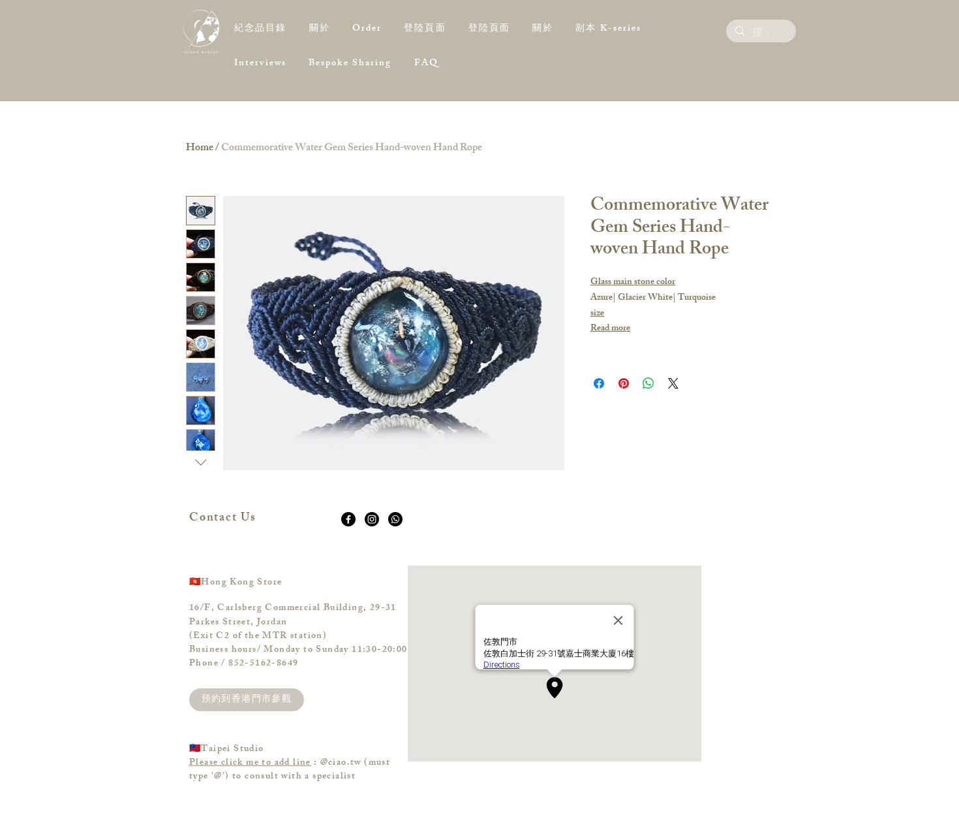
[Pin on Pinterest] (624, 383)
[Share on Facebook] (599, 383)
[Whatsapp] (395, 519)
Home (199, 148)
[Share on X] (673, 383)
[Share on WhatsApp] (648, 383)
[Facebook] (348, 519)
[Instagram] (372, 519)
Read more (610, 329)
